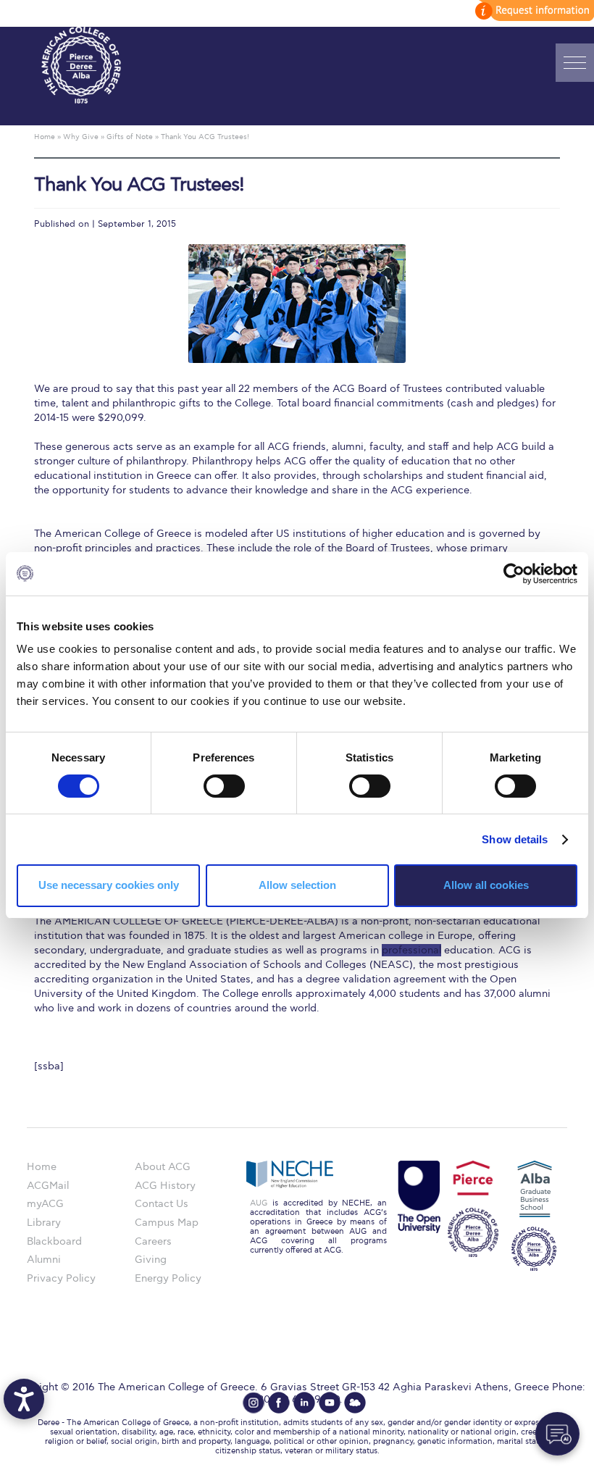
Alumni (44, 1259)
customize (532, 10)
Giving (151, 1259)
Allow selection (297, 885)
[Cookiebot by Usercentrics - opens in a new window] (514, 573)
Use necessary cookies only (108, 885)
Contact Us (161, 1204)
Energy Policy (168, 1278)
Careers (153, 1241)
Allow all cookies (486, 885)
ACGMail (48, 1185)
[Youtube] (329, 1402)
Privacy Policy (61, 1278)
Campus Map (166, 1222)
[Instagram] (253, 1402)
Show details (515, 839)
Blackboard (54, 1241)
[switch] (224, 786)
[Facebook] (279, 1402)
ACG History (165, 1185)
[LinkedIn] (304, 1402)
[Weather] (355, 1402)
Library (44, 1222)
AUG (258, 1203)
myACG (45, 1204)
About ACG (163, 1167)
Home (42, 1167)
